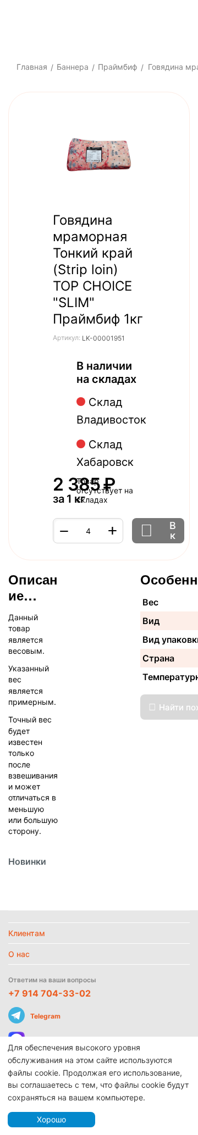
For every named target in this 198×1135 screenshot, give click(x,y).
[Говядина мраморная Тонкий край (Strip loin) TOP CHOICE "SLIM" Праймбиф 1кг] (99, 155)
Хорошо (51, 1119)
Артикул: (66, 337)
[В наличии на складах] (142, 380)
